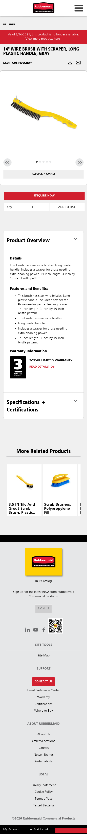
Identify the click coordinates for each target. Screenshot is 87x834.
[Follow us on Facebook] (43, 630)
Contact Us (43, 681)
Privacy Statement (44, 785)
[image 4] (50, 162)
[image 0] (37, 162)
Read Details (39, 366)
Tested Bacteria (43, 805)
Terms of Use (43, 798)
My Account (11, 829)
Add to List (66, 207)
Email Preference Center (43, 690)
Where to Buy (43, 710)
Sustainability (43, 761)
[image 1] (40, 162)
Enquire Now (44, 195)
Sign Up (43, 608)
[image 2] (43, 162)
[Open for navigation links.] (79, 8)
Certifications (43, 704)
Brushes (9, 24)
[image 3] (47, 162)
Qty (9, 207)
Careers (44, 748)
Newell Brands (43, 754)
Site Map (43, 655)
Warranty (43, 697)
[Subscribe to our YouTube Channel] (35, 630)
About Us (43, 734)
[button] (55, 626)
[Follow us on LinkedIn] (27, 630)
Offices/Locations (43, 741)
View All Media (43, 174)
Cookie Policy (44, 792)
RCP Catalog (43, 581)
